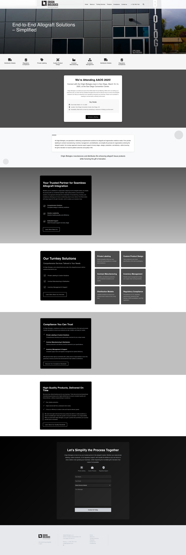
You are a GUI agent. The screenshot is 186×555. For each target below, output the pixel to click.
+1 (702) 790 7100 (72, 541)
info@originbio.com (68, 543)
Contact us (124, 4)
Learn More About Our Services (55, 294)
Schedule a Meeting (93, 117)
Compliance (116, 4)
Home (86, 4)
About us (92, 4)
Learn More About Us (51, 229)
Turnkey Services (100, 4)
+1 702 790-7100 (135, 4)
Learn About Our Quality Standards (55, 425)
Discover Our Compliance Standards (55, 364)
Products (109, 4)
